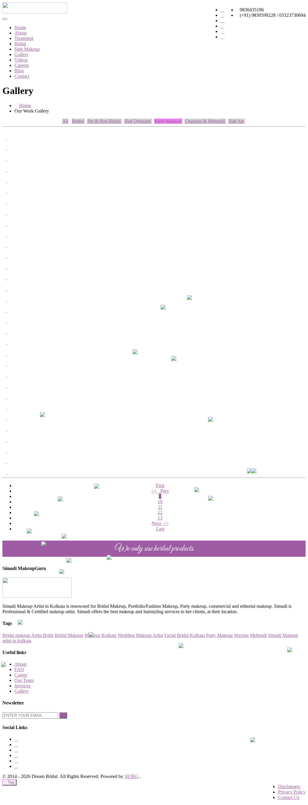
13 (160, 517)
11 (160, 507)
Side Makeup (27, 49)
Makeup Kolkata (100, 635)
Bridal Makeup (69, 635)
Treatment (23, 38)
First (160, 485)
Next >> (160, 523)
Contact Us (288, 797)
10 (160, 501)
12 (160, 512)
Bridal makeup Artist (22, 635)
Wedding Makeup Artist (140, 635)
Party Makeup (168, 121)
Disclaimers (289, 786)
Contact (21, 76)
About (20, 32)
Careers (21, 65)
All (65, 121)
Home (20, 27)
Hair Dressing (138, 121)
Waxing (241, 635)
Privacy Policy (292, 791)
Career (20, 674)
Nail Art (236, 121)
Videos (21, 59)
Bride (48, 635)
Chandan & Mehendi (205, 121)
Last (160, 528)
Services (22, 685)
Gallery (21, 54)
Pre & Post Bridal (104, 121)
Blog (19, 70)
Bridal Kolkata (191, 635)
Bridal (20, 43)
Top (11, 782)
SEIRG (132, 776)
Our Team (24, 680)
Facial (170, 635)
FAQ (19, 669)
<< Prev (160, 490)
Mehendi (258, 635)
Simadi (275, 635)
